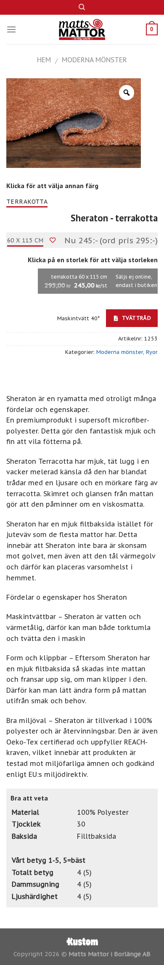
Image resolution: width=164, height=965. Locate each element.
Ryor (152, 352)
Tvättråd (135, 317)
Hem (44, 60)
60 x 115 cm (25, 240)
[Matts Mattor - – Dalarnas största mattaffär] (82, 29)
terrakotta (27, 201)
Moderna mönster (94, 60)
